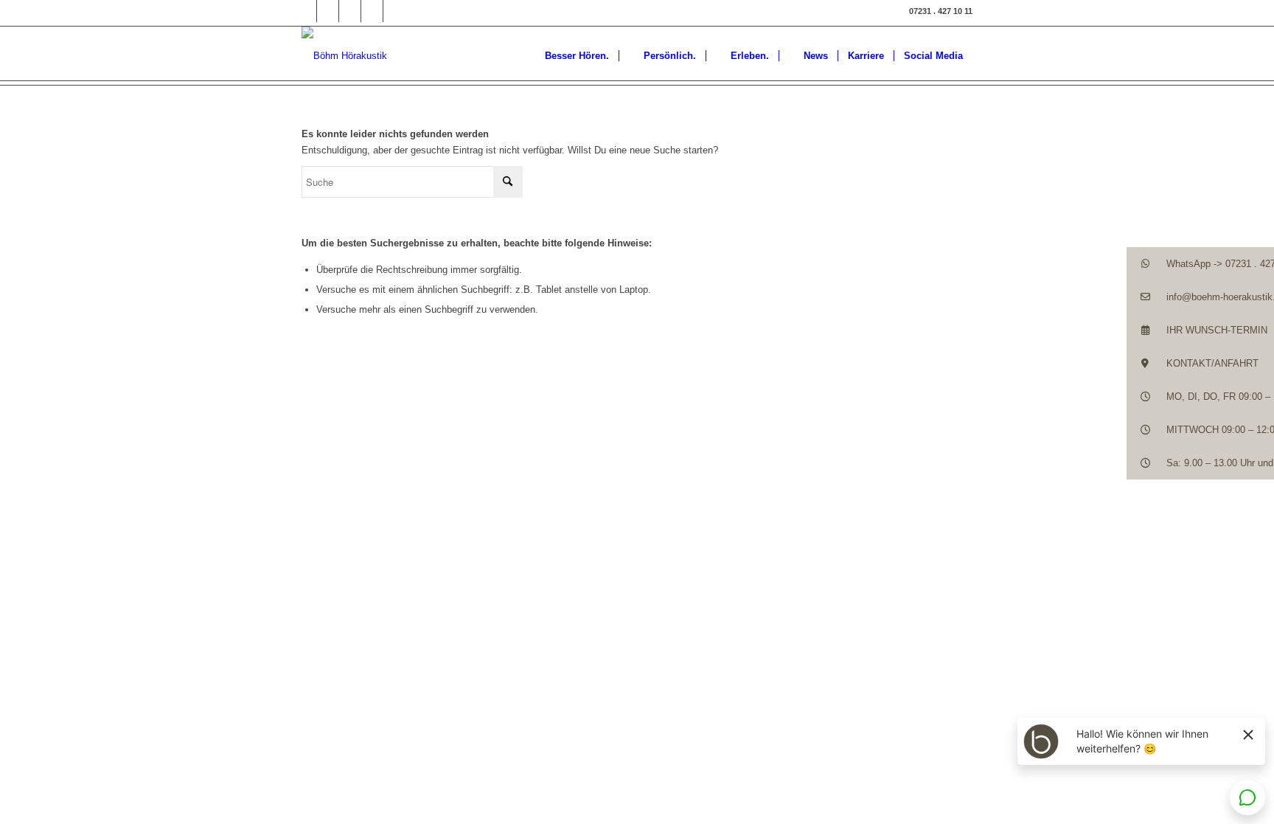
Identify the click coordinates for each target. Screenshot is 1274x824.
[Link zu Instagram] (327, 11)
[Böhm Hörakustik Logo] (344, 56)
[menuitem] (570, 56)
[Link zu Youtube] (394, 11)
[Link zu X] (372, 11)
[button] (1200, 263)
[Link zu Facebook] (305, 11)
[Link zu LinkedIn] (350, 11)
